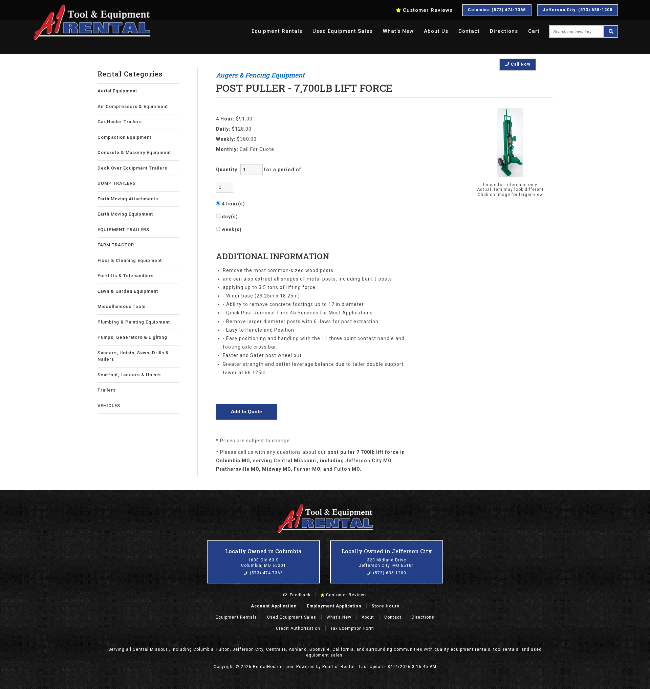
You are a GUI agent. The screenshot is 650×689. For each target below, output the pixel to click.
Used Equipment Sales (291, 617)
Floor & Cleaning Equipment (130, 260)
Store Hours (385, 606)
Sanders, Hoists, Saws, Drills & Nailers (133, 356)
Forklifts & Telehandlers (126, 275)
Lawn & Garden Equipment (128, 291)
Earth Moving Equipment (125, 214)
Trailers (107, 390)
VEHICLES (109, 405)
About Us (436, 31)
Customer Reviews (346, 595)
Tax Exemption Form (352, 628)
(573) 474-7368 (265, 573)
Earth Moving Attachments (128, 198)
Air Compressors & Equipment (133, 106)
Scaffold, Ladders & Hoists (129, 374)
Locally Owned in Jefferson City (387, 551)
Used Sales (342, 31)
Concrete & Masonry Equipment (134, 152)
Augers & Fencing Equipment (260, 75)
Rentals (277, 31)
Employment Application (334, 606)
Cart (534, 31)
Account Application (274, 606)
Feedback (299, 595)
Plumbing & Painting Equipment (134, 322)
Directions (504, 31)
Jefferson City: (577, 9)
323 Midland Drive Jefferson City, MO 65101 (386, 563)
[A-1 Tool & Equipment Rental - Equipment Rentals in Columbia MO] (91, 39)
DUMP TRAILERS (117, 183)
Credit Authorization (298, 628)
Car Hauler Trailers (120, 121)
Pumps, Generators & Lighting (132, 337)
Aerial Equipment (117, 90)
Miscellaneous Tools (122, 306)
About (368, 617)
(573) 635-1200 (389, 573)
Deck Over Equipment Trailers (132, 168)
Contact (469, 31)
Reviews (428, 10)
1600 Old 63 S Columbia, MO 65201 (263, 563)
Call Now (520, 64)
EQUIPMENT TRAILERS (123, 229)
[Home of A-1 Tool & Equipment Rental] (325, 532)
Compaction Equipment (124, 137)
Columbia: (497, 9)
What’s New (398, 31)
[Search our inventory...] (610, 31)
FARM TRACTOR (116, 244)
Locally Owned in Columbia (263, 551)
